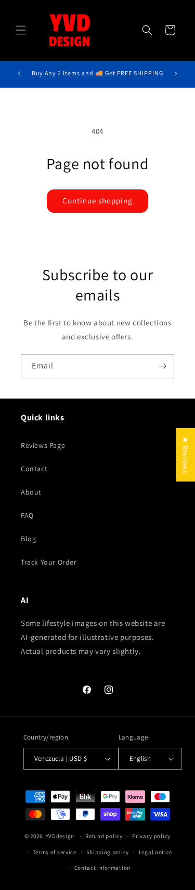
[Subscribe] (162, 366)
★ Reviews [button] (185, 454)
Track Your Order (49, 562)
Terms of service (54, 852)
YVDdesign (60, 836)
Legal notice (155, 852)
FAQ (27, 515)
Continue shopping (97, 201)
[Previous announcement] (19, 73)
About (31, 492)
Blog (28, 538)
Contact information (102, 867)
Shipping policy (107, 852)
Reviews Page (43, 445)
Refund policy (103, 836)
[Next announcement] (175, 73)
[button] (20, 30)
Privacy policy (151, 836)
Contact (34, 468)
